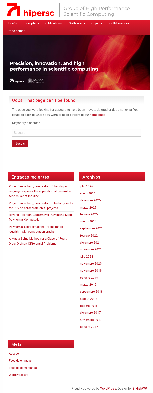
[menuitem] (12, 23)
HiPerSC (12, 23)
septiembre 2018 (91, 291)
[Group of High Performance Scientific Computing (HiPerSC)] (73, 10)
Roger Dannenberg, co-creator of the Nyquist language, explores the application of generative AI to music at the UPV (40, 191)
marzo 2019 (88, 284)
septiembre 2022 (91, 228)
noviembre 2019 (91, 270)
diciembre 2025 (90, 200)
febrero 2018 (89, 306)
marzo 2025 (88, 207)
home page (97, 115)
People (31, 23)
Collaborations (119, 23)
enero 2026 (88, 193)
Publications (53, 23)
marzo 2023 (88, 221)
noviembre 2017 (91, 320)
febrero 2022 (89, 235)
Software (75, 23)
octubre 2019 (89, 277)
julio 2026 (86, 186)
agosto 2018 (88, 299)
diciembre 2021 (90, 242)
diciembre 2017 (90, 312)
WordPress (108, 388)
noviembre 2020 (91, 263)
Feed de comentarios (23, 368)
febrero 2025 (89, 214)
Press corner (15, 31)
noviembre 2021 (91, 249)
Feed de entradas (20, 360)
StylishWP (139, 388)
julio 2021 (86, 256)
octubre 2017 (89, 327)
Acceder (14, 353)
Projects (96, 23)
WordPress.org (18, 375)
